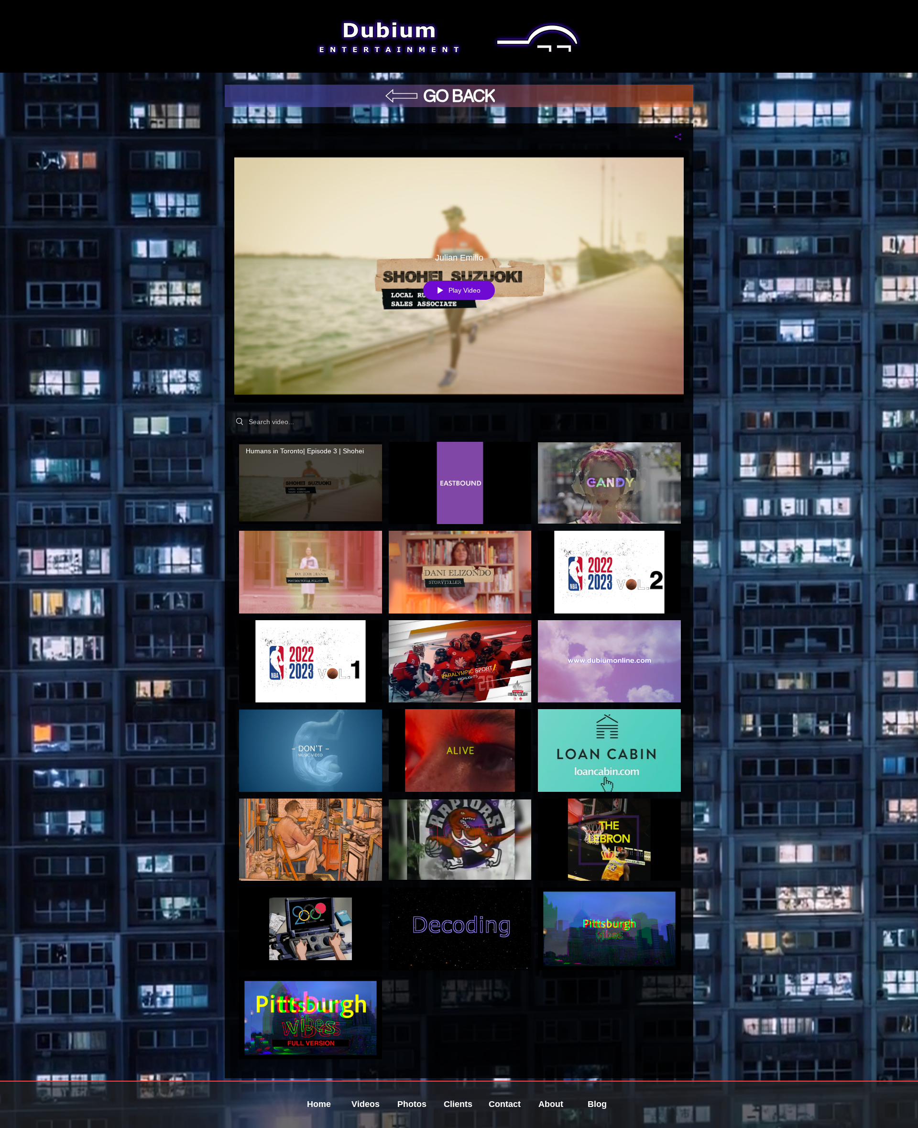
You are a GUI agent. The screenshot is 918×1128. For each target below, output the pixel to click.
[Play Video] (310, 483)
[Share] (674, 136)
